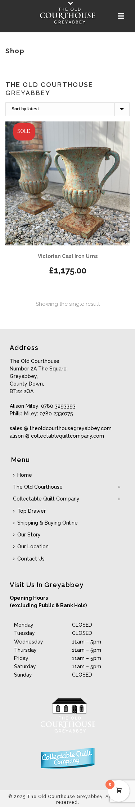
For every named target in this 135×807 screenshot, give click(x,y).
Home (24, 475)
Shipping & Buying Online (47, 523)
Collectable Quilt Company (46, 499)
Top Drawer (31, 511)
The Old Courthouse (38, 487)
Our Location (33, 546)
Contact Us (31, 559)
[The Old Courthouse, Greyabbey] (67, 16)
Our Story (29, 535)
